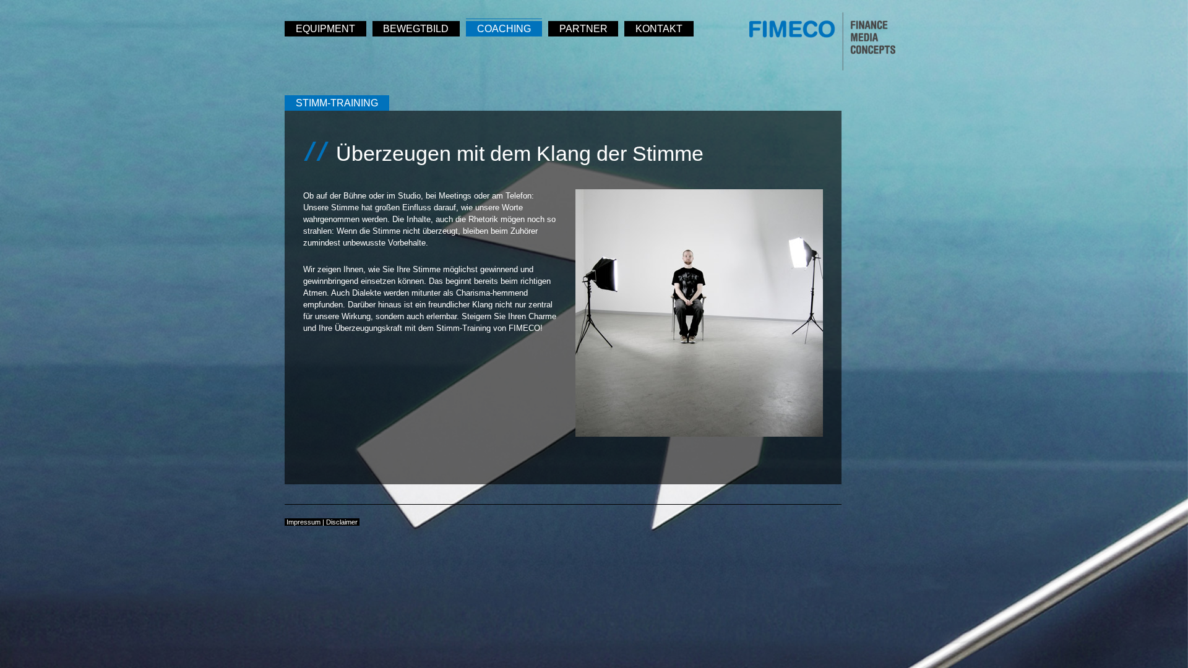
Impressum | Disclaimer (322, 522)
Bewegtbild (416, 29)
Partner (583, 29)
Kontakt (658, 29)
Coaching (504, 29)
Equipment (325, 29)
